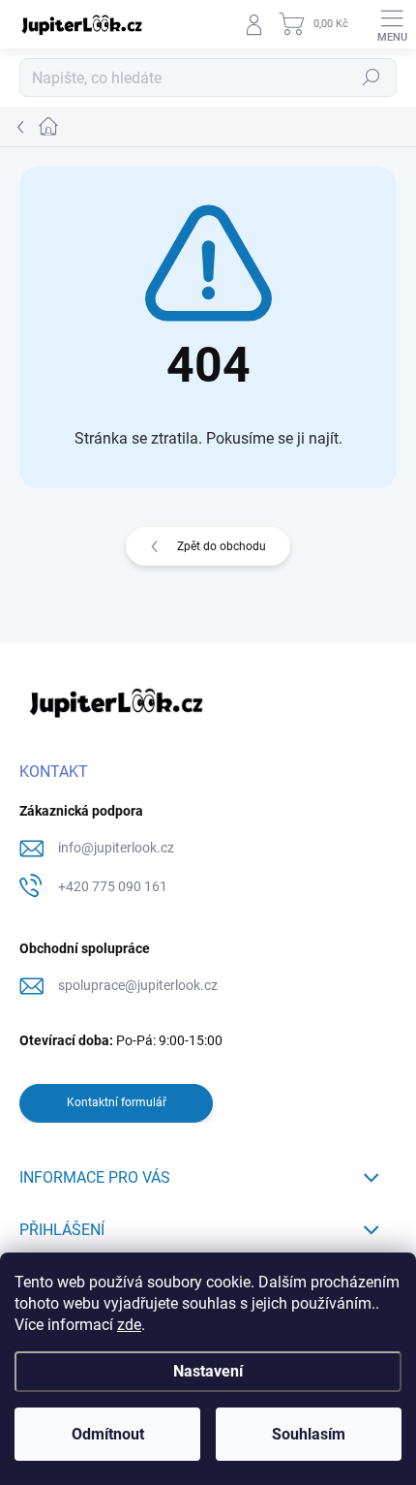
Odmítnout (108, 1434)
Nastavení (208, 1371)
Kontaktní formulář (116, 1102)
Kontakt (53, 771)
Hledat (371, 77)
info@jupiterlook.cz (116, 847)
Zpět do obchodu (221, 546)
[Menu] (392, 24)
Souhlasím (308, 1434)
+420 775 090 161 (112, 886)
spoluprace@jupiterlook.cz (138, 985)
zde (129, 1324)
